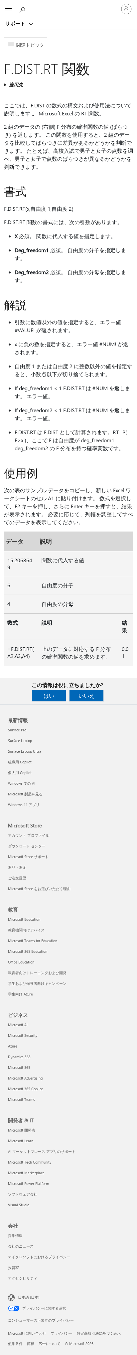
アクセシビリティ (22, 1278)
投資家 (13, 1267)
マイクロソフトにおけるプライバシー (39, 1256)
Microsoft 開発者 (21, 1130)
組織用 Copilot (20, 761)
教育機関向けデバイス (26, 929)
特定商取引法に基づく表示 (99, 1333)
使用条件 (15, 1343)
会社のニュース (21, 1246)
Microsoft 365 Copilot (25, 1088)
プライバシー (61, 1333)
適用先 (16, 84)
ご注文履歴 (17, 877)
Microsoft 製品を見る (25, 793)
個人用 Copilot (20, 772)
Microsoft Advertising (25, 1078)
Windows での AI (21, 783)
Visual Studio (18, 1204)
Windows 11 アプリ (24, 804)
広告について (50, 1343)
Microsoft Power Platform (28, 1183)
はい (49, 695)
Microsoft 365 (19, 1067)
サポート (16, 23)
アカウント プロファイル (28, 835)
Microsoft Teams (21, 1099)
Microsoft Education (24, 919)
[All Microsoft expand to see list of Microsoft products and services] (8, 9)
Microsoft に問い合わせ (27, 1333)
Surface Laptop (20, 740)
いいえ (86, 695)
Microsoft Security (22, 1035)
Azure (12, 1046)
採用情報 (15, 1235)
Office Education (21, 961)
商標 (30, 1343)
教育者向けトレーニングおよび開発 (37, 972)
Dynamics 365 (19, 1056)
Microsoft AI (18, 1024)
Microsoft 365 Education (27, 951)
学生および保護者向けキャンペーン (37, 983)
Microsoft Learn (20, 1140)
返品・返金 (17, 867)
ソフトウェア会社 (22, 1194)
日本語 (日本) (28, 1297)
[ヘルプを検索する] (23, 8)
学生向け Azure (20, 993)
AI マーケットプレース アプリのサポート (41, 1151)
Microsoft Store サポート (28, 856)
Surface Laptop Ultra (24, 751)
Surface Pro (17, 729)
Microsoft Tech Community (29, 1162)
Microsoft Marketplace (26, 1172)
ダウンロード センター (27, 845)
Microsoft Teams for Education (32, 940)
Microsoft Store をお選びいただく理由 (39, 888)
